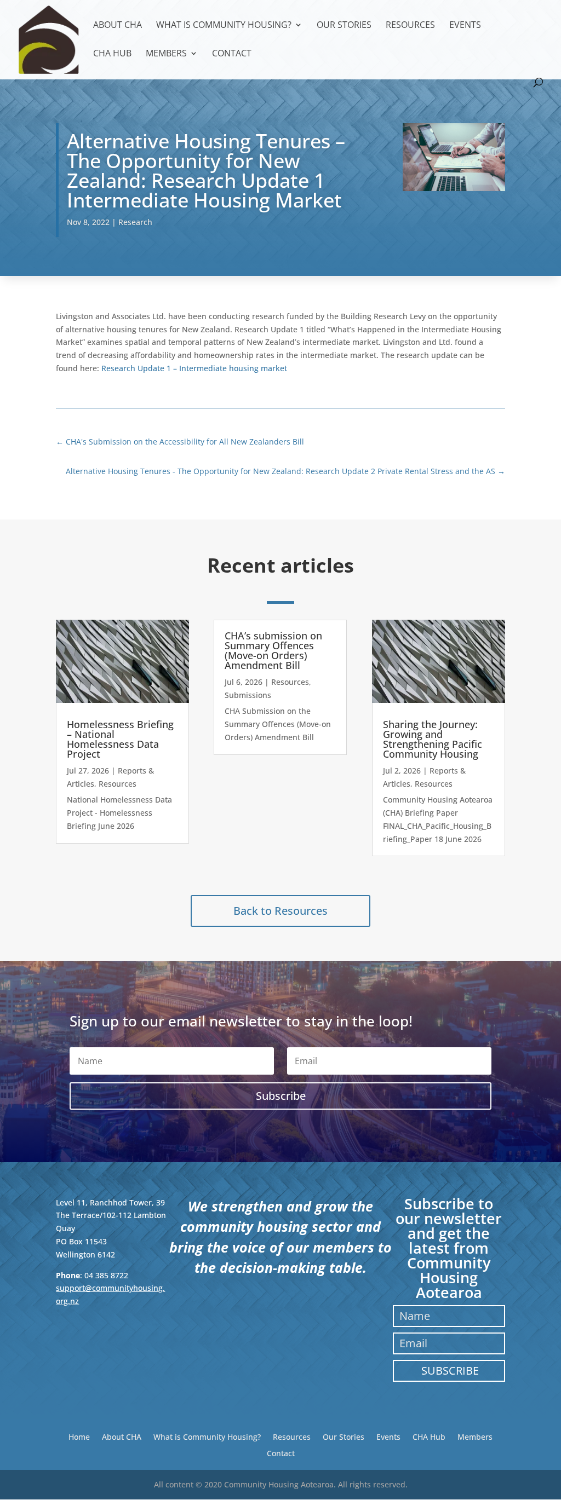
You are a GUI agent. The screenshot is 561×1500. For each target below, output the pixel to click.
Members (166, 54)
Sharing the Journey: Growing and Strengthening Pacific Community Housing (432, 739)
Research (135, 222)
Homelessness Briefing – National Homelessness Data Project (120, 739)
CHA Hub (112, 54)
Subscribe (450, 1370)
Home (79, 1436)
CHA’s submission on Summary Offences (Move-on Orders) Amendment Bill (273, 650)
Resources (410, 26)
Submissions (248, 695)
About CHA (117, 26)
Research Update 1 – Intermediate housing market (194, 368)
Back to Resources (280, 910)
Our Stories (344, 26)
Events (465, 26)
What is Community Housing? (223, 26)
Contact (231, 54)
